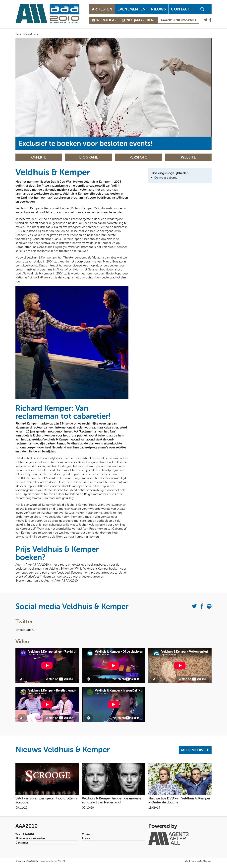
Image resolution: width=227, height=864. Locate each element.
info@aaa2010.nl (140, 20)
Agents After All (54, 584)
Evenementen (131, 9)
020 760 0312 (105, 20)
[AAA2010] (47, 13)
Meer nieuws (193, 753)
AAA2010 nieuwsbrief (179, 20)
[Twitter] (206, 20)
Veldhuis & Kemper (97, 185)
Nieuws (158, 9)
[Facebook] (210, 20)
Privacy (86, 841)
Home (18, 34)
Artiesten (102, 9)
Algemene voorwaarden (30, 841)
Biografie (88, 161)
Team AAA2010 (24, 837)
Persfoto (138, 161)
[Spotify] (209, 610)
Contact (180, 9)
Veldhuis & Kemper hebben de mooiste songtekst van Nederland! (111, 804)
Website (188, 161)
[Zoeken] (202, 9)
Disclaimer (21, 846)
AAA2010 (72, 584)
